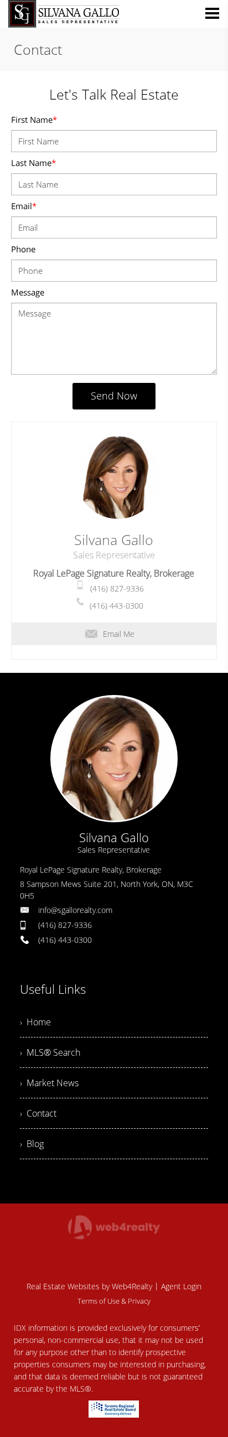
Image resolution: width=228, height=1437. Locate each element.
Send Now (114, 395)
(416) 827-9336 (117, 588)
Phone (23, 249)
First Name (34, 119)
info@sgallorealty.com (75, 910)
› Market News (49, 1083)
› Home (35, 1022)
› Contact (38, 1113)
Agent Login (181, 1286)
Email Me (118, 634)
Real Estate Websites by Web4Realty (89, 1286)
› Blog (32, 1144)
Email (24, 205)
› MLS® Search (50, 1052)
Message (27, 292)
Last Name (33, 162)
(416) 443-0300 (116, 605)
